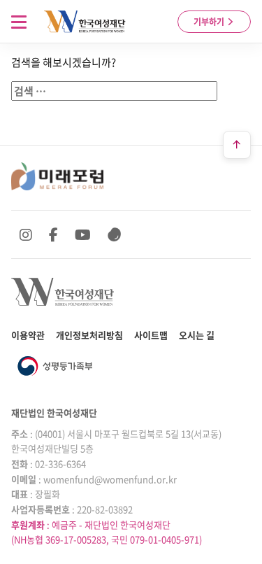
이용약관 (28, 334)
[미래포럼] (57, 176)
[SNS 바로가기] (114, 234)
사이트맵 (151, 334)
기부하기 (210, 21)
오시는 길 (196, 334)
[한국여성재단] (85, 21)
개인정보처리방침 (89, 334)
